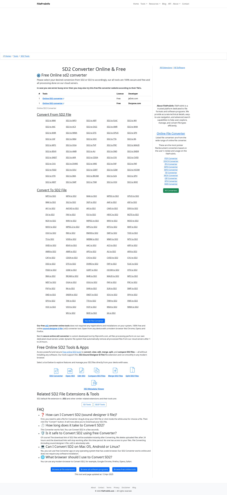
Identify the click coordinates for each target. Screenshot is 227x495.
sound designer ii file (53, 328)
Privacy (116, 487)
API (169, 3)
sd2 (47, 325)
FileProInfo (43, 3)
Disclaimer (126, 487)
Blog (164, 3)
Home (136, 3)
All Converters (171, 190)
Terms (109, 487)
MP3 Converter (171, 170)
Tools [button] (143, 3)
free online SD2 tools (71, 352)
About (93, 487)
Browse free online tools (125, 469)
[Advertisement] (113, 35)
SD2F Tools (100, 404)
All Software (179, 67)
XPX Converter (171, 181)
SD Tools (87, 404)
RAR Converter (170, 184)
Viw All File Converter (94, 321)
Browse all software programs (94, 469)
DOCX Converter (171, 161)
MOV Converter (171, 175)
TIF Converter (171, 172)
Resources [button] (154, 3)
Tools (15, 56)
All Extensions (166, 67)
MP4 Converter (171, 167)
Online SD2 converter (53, 98)
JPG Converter (171, 164)
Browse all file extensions (63, 469)
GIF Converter (171, 178)
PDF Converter (170, 158)
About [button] (176, 3)
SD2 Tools (25, 56)
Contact (185, 3)
